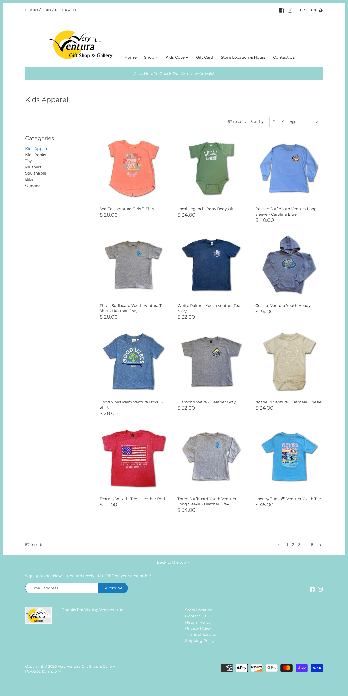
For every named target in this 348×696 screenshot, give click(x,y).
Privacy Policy (198, 628)
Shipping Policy (200, 640)
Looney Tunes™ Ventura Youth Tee (288, 498)
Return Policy (198, 622)
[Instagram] (290, 10)
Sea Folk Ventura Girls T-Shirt (127, 208)
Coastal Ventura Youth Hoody (283, 305)
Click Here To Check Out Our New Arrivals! (174, 73)
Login (31, 10)
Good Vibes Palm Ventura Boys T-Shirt (131, 405)
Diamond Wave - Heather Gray (206, 402)
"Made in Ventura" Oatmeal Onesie (288, 402)
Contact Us (195, 616)
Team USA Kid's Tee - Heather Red (132, 498)
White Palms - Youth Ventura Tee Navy (208, 308)
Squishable (35, 173)
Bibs (29, 179)
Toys (29, 160)
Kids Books (35, 154)
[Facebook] (281, 10)
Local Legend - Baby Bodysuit (205, 208)
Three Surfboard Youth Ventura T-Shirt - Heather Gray (131, 308)
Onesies (32, 185)
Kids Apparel (37, 148)
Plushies (33, 167)
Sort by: (257, 121)
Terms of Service (200, 634)
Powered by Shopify (43, 671)
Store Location (198, 609)
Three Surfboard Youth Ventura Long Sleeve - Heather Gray (206, 501)
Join (46, 10)
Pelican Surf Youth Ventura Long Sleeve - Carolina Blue (286, 211)
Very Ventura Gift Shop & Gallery (86, 666)
